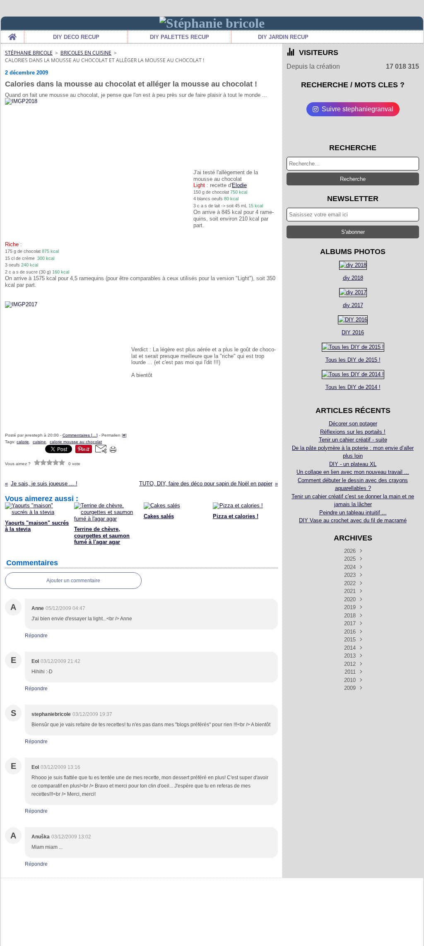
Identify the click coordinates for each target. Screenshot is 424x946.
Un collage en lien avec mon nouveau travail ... (352, 472)
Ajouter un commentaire (73, 580)
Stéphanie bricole (29, 52)
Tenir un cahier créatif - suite (353, 440)
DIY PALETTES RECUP (179, 37)
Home (12, 33)
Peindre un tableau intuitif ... (353, 512)
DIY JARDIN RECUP (283, 37)
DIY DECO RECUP (76, 37)
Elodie (239, 185)
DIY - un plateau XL (352, 464)
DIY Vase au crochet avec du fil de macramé (353, 520)
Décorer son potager (353, 423)
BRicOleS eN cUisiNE (85, 52)
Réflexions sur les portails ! (352, 432)
